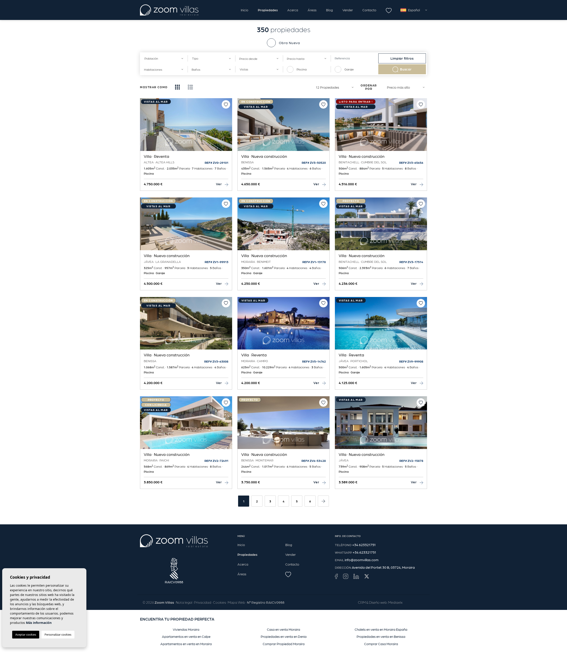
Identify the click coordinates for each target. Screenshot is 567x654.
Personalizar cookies (58, 634)
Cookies (219, 602)
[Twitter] (366, 576)
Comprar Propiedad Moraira (284, 644)
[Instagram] (345, 576)
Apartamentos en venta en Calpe (186, 636)
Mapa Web (236, 602)
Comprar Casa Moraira (381, 644)
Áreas (312, 10)
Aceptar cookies (25, 634)
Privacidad (202, 602)
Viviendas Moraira (186, 629)
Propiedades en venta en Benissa (381, 636)
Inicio (244, 10)
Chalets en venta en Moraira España (381, 629)
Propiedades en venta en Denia (284, 636)
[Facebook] (336, 576)
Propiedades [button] (268, 10)
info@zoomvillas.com (362, 560)
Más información (39, 623)
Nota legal (184, 602)
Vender (347, 10)
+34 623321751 (364, 545)
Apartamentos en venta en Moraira (186, 644)
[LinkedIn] (356, 576)
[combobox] (164, 58)
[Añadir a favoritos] (226, 104)
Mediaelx (395, 602)
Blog (329, 10)
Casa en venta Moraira (283, 629)
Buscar (406, 69)
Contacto (369, 10)
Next (227, 126)
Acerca (292, 10)
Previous (144, 126)
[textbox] (162, 58)
